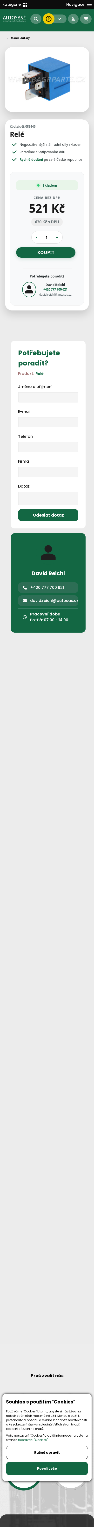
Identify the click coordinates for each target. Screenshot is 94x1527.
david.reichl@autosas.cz (55, 294)
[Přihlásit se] (73, 19)
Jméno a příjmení (35, 386)
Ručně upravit (47, 1452)
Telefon (25, 436)
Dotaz (24, 486)
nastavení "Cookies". (33, 1440)
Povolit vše (47, 1468)
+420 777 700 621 (55, 289)
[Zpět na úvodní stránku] (15, 18)
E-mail (24, 411)
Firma (23, 461)
